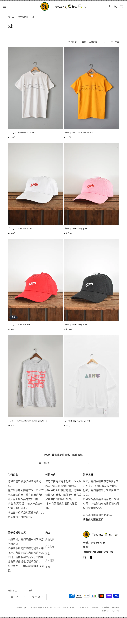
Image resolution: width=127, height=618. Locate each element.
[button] (4, 6)
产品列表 (49, 540)
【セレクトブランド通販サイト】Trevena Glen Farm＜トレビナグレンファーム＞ (55, 608)
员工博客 (49, 561)
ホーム (11, 17)
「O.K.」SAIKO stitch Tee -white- (22, 133)
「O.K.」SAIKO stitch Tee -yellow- (78, 133)
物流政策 (105, 611)
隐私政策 (105, 607)
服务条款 (115, 607)
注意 (47, 554)
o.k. (33, 17)
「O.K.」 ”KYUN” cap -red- (19, 325)
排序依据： (73, 42)
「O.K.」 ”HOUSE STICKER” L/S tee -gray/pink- (27, 421)
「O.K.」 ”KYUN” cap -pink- (76, 229)
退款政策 (95, 607)
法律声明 (115, 611)
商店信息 (49, 547)
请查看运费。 (94, 519)
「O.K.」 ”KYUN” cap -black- (76, 325)
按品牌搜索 (23, 17)
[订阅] (87, 463)
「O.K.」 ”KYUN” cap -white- (20, 229)
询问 (47, 567)
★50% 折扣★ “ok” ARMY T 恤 (77, 421)
